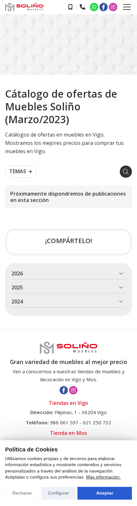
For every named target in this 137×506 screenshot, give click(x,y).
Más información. (103, 477)
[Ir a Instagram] (113, 7)
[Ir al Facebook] (103, 7)
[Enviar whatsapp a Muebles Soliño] (94, 7)
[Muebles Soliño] (24, 7)
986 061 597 (64, 422)
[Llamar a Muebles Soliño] (70, 7)
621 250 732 (97, 422)
